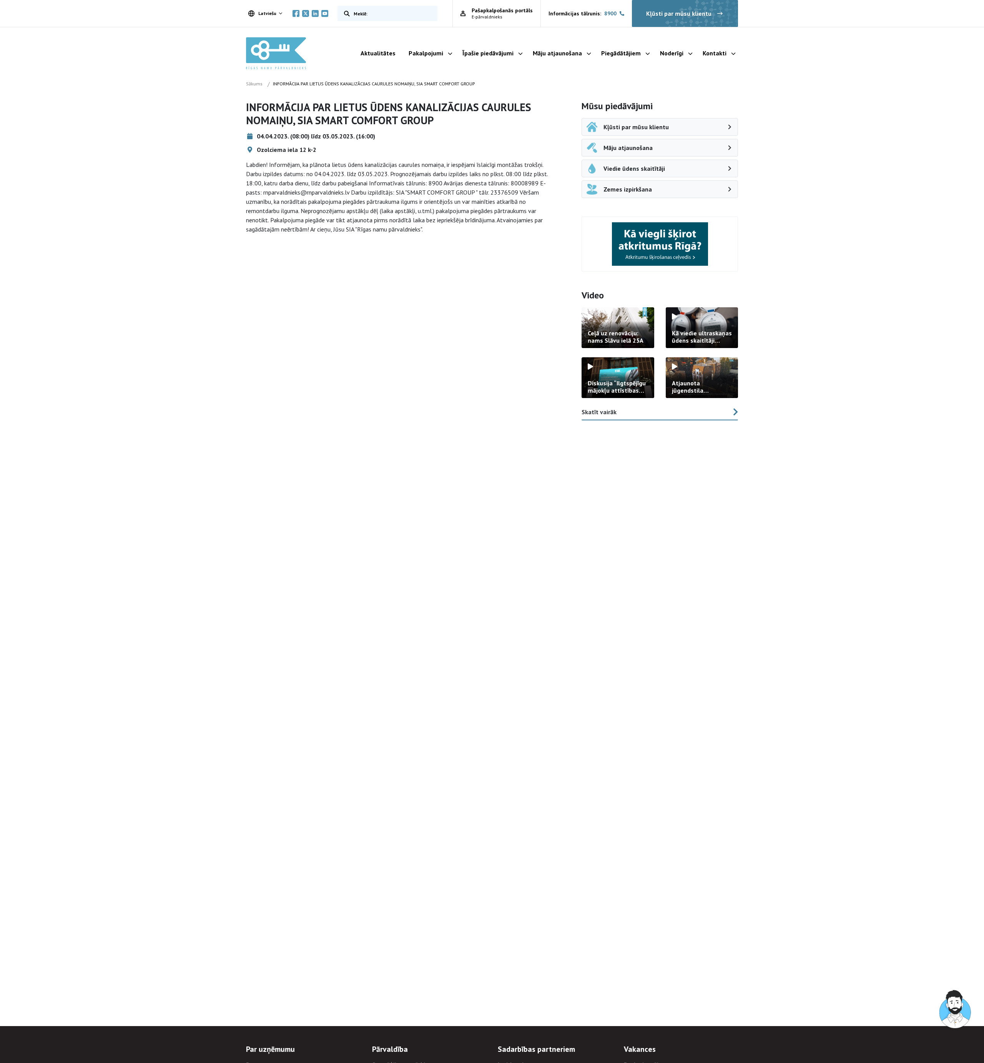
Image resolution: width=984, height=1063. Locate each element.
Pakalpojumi (426, 53)
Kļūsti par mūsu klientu (678, 13)
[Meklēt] (345, 13)
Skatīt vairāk (599, 412)
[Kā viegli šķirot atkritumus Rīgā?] (660, 244)
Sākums (254, 84)
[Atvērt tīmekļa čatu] (955, 1009)
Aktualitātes (378, 53)
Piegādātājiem (621, 53)
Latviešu (267, 13)
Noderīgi (671, 53)
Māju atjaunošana (557, 53)
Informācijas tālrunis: (583, 13)
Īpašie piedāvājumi (488, 53)
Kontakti (714, 53)
